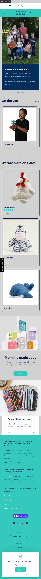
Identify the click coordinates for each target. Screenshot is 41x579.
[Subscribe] (33, 432)
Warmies (8, 308)
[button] (4, 13)
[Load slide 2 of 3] (20, 92)
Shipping (7, 500)
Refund (7, 504)
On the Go (8, 145)
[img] (8, 210)
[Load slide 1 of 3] (18, 92)
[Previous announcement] (4, 6)
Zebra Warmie (9, 257)
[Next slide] (26, 92)
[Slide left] (16, 152)
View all (36, 101)
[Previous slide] (14, 92)
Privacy (7, 495)
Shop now (20, 373)
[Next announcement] (37, 6)
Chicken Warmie (9, 207)
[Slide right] (25, 152)
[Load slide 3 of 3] (23, 92)
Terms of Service (10, 508)
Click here (8, 476)
